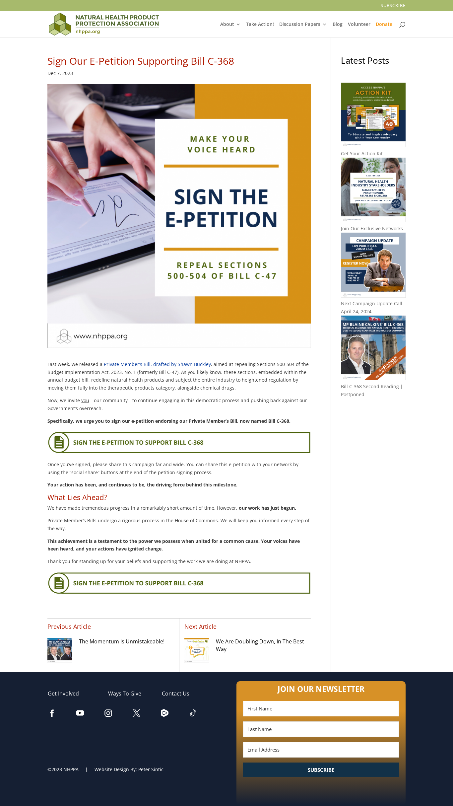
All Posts (373, 416)
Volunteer (359, 24)
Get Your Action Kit (362, 153)
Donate (384, 24)
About (227, 24)
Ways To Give (128, 693)
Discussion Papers (300, 24)
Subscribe (394, 5)
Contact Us (179, 693)
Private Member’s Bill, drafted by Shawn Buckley (157, 364)
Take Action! (260, 24)
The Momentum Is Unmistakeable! (121, 641)
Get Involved (67, 693)
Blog (337, 24)
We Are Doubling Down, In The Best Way (260, 645)
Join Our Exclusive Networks (372, 228)
